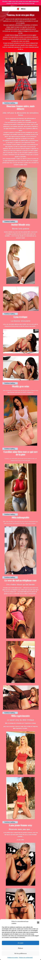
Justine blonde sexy (20, 224)
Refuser (20, 948)
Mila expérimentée (20, 716)
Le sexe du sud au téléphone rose (20, 580)
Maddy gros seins (20, 386)
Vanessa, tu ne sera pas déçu (20, 15)
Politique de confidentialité (26, 957)
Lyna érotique (20, 317)
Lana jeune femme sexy (20, 825)
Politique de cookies (12, 957)
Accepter (20, 943)
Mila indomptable (20, 517)
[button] (38, 922)
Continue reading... (10, 103)
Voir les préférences (20, 953)
